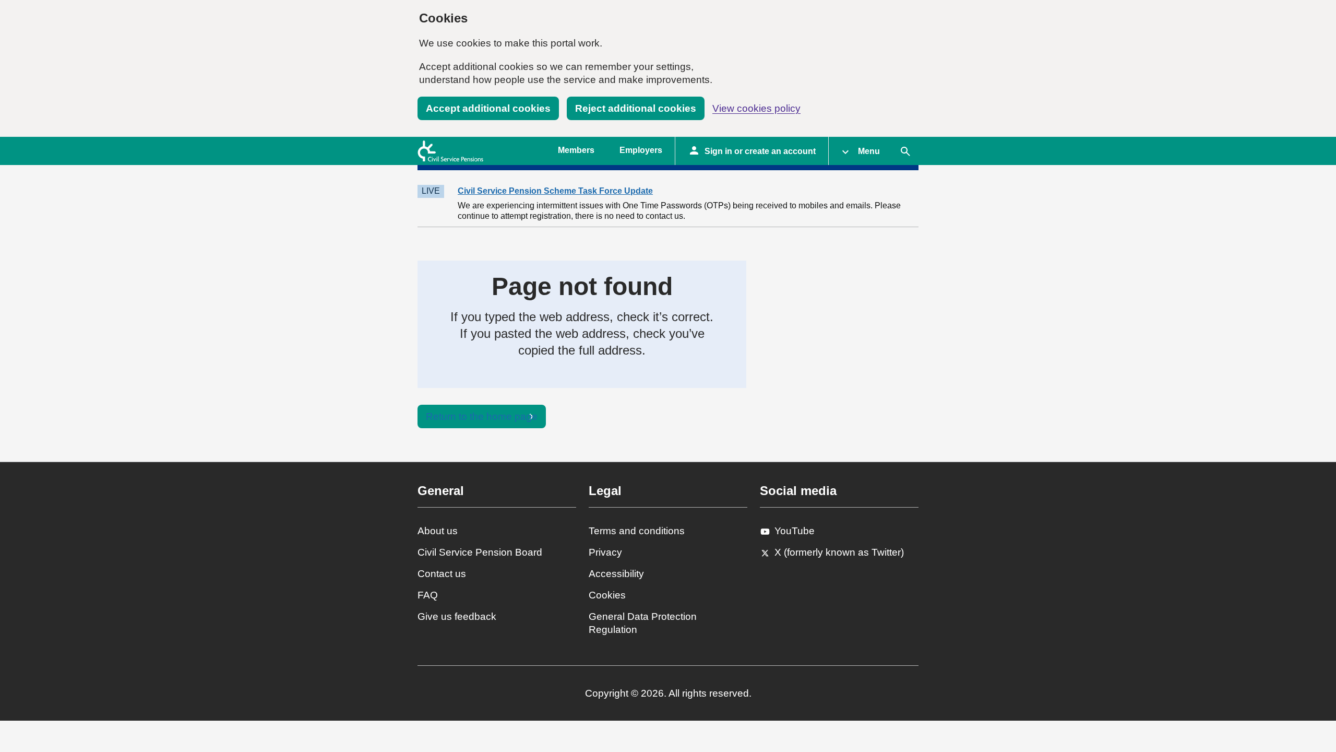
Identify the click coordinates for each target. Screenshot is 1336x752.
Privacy (605, 552)
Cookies (607, 595)
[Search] (905, 151)
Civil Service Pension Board (480, 552)
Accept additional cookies (488, 108)
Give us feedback (457, 616)
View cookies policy (756, 108)
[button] (860, 151)
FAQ (428, 595)
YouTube (794, 530)
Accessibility (616, 573)
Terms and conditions (637, 530)
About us (438, 530)
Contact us (442, 573)
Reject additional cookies (635, 108)
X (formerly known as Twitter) (839, 552)
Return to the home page (482, 416)
